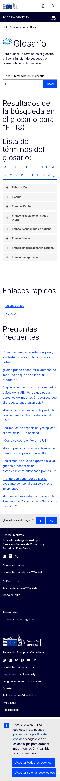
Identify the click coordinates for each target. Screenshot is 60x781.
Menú (53, 19)
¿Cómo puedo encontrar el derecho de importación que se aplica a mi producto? (29, 375)
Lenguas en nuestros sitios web (23, 681)
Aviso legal (9, 702)
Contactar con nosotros (18, 667)
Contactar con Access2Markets (23, 572)
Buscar (52, 6)
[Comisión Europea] (10, 5)
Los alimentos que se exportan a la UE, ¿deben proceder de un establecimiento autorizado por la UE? (30, 466)
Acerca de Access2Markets (20, 588)
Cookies (8, 688)
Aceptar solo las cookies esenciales (35, 772)
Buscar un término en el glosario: (24, 76)
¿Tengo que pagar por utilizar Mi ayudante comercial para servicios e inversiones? (27, 483)
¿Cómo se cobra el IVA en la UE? (25, 440)
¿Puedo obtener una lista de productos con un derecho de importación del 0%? (30, 415)
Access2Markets (13, 535)
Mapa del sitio (11, 595)
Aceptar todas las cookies (33, 762)
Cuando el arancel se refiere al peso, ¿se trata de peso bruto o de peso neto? (28, 357)
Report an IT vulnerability (19, 674)
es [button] (43, 6)
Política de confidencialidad (20, 695)
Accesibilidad (11, 709)
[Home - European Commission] (27, 641)
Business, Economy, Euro (19, 619)
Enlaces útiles (14, 305)
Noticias (11, 313)
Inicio (5, 27)
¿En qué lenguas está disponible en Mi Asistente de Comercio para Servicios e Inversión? (30, 501)
